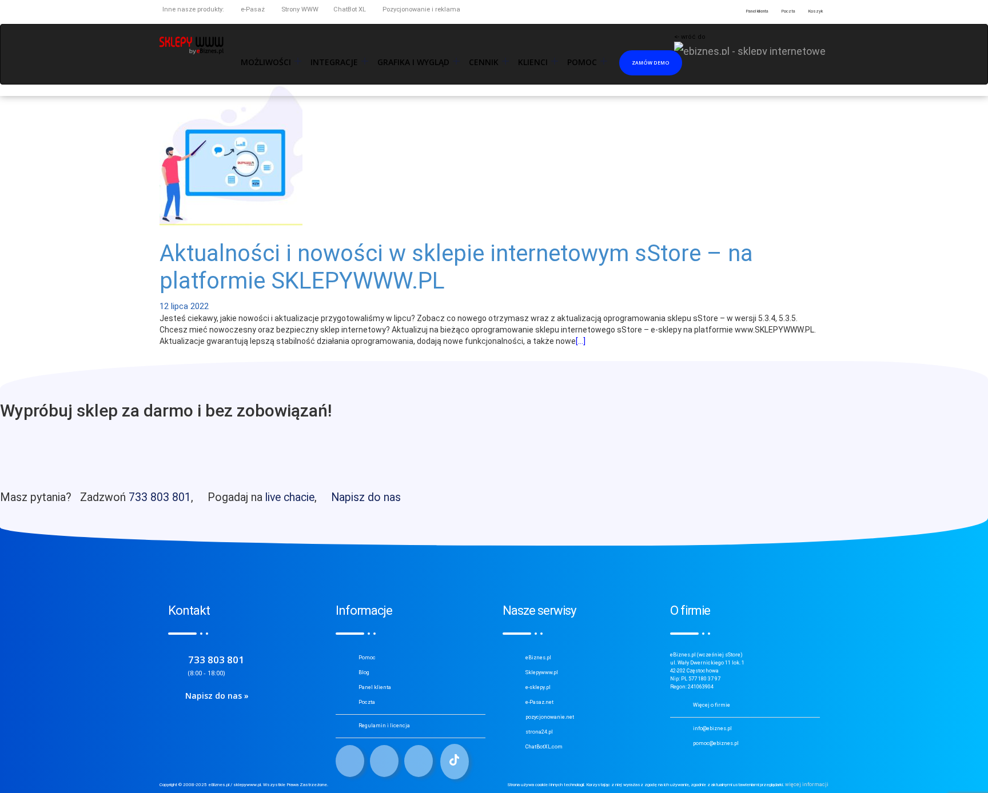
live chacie (289, 497)
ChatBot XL (349, 9)
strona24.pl (539, 732)
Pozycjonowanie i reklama (420, 9)
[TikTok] (454, 761)
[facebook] (350, 761)
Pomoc (367, 657)
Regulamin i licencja (384, 725)
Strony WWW (299, 9)
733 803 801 (160, 497)
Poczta (366, 702)
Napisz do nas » (217, 695)
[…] (580, 341)
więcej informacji (806, 784)
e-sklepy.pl (538, 687)
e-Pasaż (252, 9)
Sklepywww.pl (541, 672)
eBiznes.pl (538, 657)
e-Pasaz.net (539, 702)
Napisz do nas (366, 497)
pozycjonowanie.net (549, 717)
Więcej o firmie (711, 705)
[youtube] (418, 761)
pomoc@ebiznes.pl (716, 743)
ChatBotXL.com (544, 747)
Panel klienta (374, 687)
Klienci (533, 62)
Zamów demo (651, 62)
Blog (363, 672)
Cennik (484, 62)
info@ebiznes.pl (712, 728)
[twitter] (384, 761)
